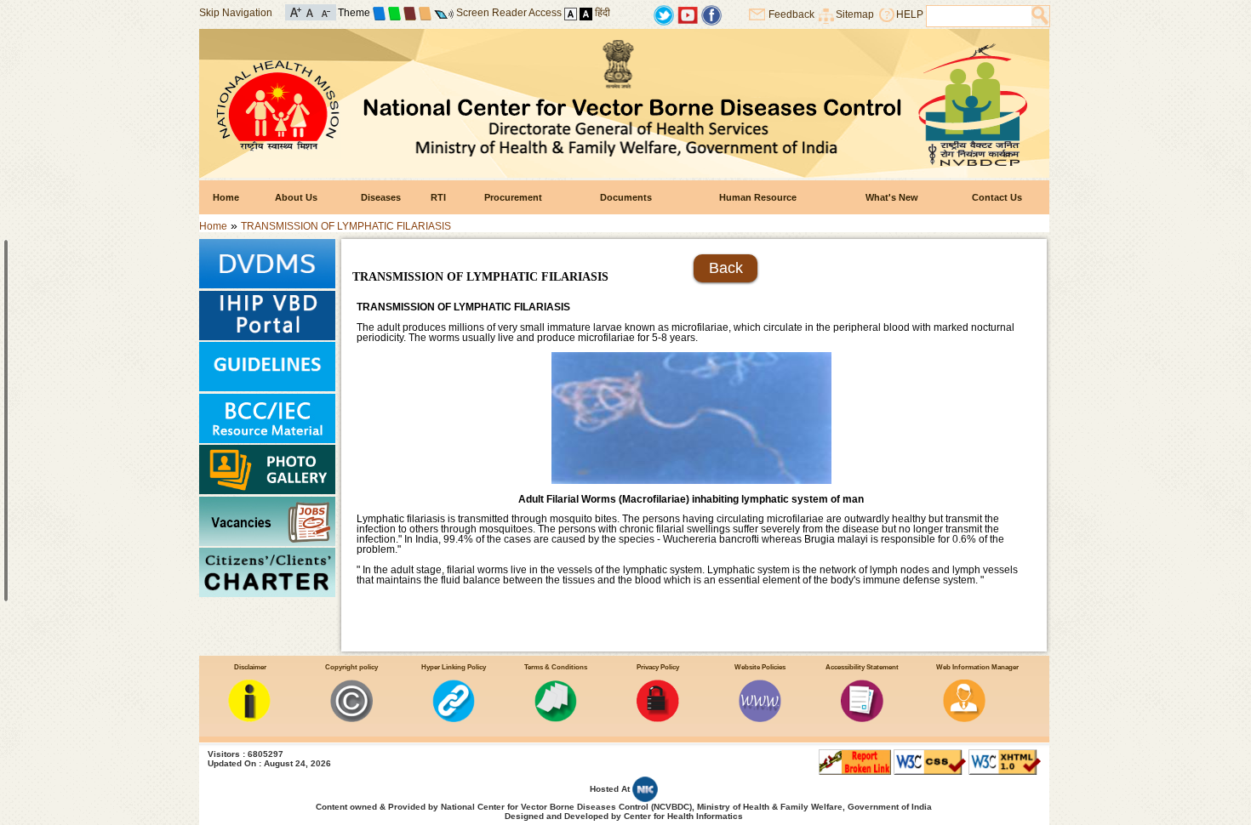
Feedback (791, 14)
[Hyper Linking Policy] (453, 719)
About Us (296, 197)
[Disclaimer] (249, 719)
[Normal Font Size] (310, 11)
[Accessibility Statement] (862, 719)
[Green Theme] (394, 13)
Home (226, 197)
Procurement (513, 197)
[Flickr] (711, 14)
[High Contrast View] (586, 13)
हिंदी (602, 13)
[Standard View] (570, 13)
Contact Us (997, 197)
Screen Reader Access (509, 13)
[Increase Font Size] (295, 11)
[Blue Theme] (379, 13)
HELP (909, 14)
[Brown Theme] (409, 13)
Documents (626, 197)
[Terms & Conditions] (555, 719)
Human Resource (758, 197)
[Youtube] (687, 14)
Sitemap (855, 14)
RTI (438, 197)
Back (726, 267)
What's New (891, 197)
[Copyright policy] (351, 719)
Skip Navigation (235, 13)
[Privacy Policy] (658, 719)
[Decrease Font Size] (324, 11)
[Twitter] (664, 14)
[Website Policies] (760, 719)
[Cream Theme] (425, 13)
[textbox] (979, 16)
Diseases (381, 197)
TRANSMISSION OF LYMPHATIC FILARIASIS (346, 226)
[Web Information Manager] (964, 719)
